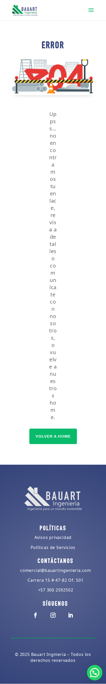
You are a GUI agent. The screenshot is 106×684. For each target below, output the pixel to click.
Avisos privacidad (53, 537)
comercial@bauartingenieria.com (55, 570)
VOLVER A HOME (53, 436)
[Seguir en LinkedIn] (70, 615)
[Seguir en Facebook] (35, 615)
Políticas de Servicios (53, 547)
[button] (94, 672)
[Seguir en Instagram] (53, 615)
